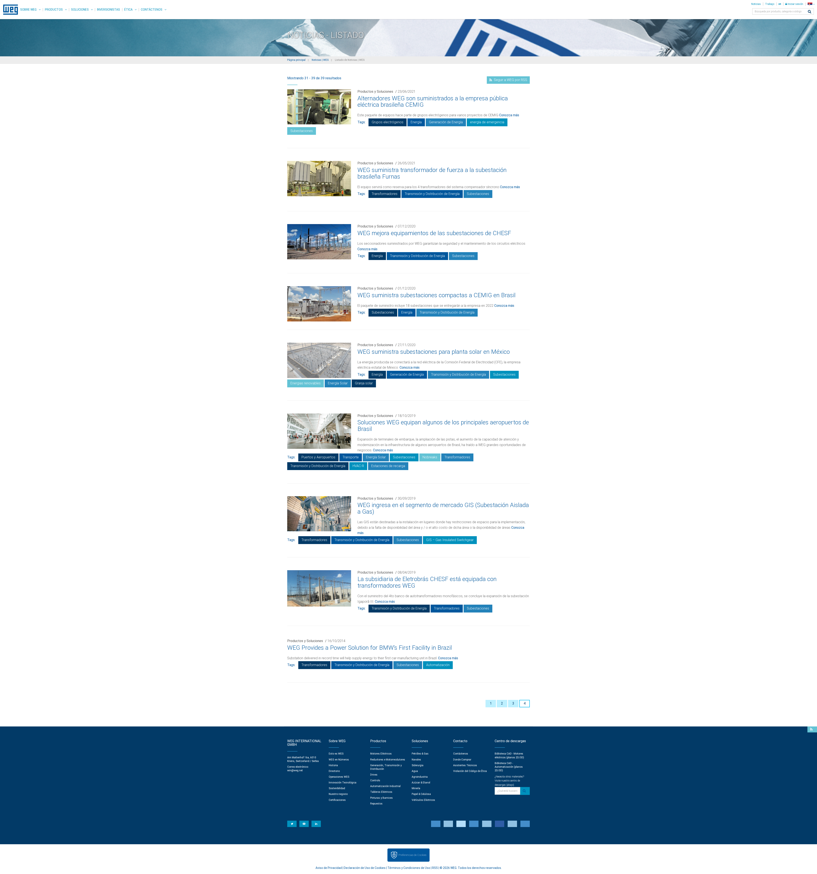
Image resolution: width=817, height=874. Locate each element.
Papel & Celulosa (421, 794)
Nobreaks (430, 457)
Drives (373, 774)
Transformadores (384, 194)
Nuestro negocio (338, 794)
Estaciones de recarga (388, 466)
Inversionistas (108, 9)
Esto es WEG (336, 753)
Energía (416, 122)
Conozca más (509, 115)
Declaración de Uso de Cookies (365, 868)
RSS (435, 868)
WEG (9, 9)
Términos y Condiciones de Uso (408, 868)
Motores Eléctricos (381, 753)
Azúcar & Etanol (421, 782)
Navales (416, 759)
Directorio (334, 771)
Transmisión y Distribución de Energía (432, 194)
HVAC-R (358, 466)
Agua (415, 771)
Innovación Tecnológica (342, 782)
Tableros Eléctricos (381, 791)
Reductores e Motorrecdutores (387, 759)
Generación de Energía (446, 122)
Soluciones (80, 9)
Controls (375, 780)
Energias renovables (305, 383)
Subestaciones (301, 131)
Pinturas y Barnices (381, 797)
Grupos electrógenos (387, 122)
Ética (128, 9)
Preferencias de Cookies (412, 855)
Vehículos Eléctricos (423, 800)
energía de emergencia (487, 122)
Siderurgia (417, 765)
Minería (416, 788)
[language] (811, 4)
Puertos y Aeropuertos (318, 457)
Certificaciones (337, 800)
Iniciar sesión (795, 4)
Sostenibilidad (337, 788)
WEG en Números (339, 759)
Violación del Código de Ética (470, 771)
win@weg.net (295, 770)
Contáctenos (151, 9)
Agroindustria (420, 776)
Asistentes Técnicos (465, 765)
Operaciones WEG (339, 776)
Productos (54, 9)
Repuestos (376, 803)
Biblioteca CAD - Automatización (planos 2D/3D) (509, 767)
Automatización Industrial (385, 786)
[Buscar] (809, 12)
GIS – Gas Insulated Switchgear (450, 540)
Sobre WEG (28, 9)
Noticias (756, 4)
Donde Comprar (462, 759)
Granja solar (364, 383)
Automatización (438, 665)
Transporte (351, 457)
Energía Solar (338, 383)
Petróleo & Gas (420, 753)
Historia (333, 765)
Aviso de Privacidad (329, 868)
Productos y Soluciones (375, 92)
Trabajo (769, 4)
